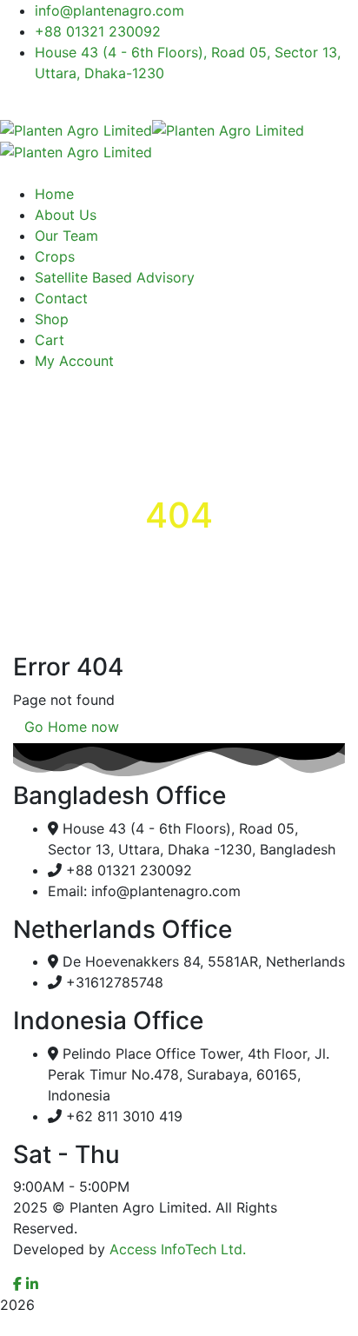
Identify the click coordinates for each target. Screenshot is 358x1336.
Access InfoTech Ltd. (177, 1249)
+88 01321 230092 (98, 31)
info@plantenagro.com (109, 10)
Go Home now (71, 726)
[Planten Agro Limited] (76, 128)
